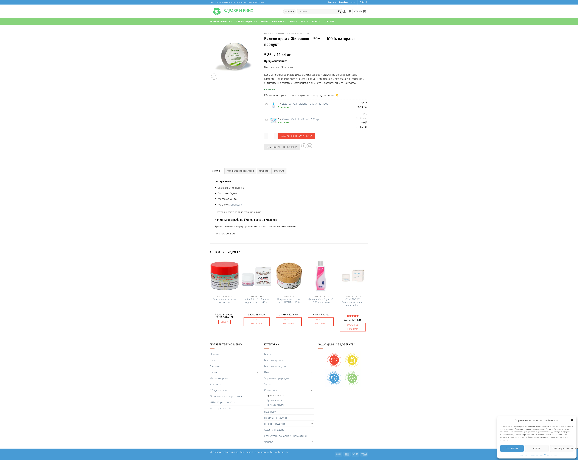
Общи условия (550, 455)
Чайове (268, 442)
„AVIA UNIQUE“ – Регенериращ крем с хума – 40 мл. (353, 302)
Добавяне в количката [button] (256, 321)
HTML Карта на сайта (222, 402)
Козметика (282, 33)
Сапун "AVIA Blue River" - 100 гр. (300, 119)
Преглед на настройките (562, 448)
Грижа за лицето (276, 404)
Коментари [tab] (279, 171)
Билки (267, 354)
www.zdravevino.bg (228, 451)
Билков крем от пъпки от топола (224, 301)
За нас (214, 372)
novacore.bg (263, 451)
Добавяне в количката (296, 135)
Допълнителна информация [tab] (240, 171)
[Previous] (210, 297)
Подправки (270, 411)
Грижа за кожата (300, 33)
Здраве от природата (276, 378)
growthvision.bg (280, 451)
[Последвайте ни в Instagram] (363, 2)
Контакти (332, 2)
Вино (292, 21)
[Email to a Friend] (309, 146)
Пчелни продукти (245, 21)
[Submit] (339, 11)
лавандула (236, 204)
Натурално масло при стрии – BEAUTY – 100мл (288, 301)
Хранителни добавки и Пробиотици (285, 436)
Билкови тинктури (275, 366)
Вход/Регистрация (346, 2)
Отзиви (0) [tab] (264, 171)
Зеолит (264, 21)
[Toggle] (258, 372)
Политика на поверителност (531, 455)
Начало (268, 33)
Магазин (215, 366)
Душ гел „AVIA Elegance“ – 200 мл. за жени (320, 301)
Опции (224, 322)
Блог (303, 21)
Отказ (536, 448)
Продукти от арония (276, 417)
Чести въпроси (219, 378)
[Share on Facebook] (303, 146)
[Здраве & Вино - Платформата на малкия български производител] (217, 11)
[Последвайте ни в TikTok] (366, 2)
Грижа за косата (275, 400)
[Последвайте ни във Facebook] (360, 2)
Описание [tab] (216, 171)
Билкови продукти (220, 21)
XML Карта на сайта (221, 408)
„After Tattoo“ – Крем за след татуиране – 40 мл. (256, 301)
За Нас (315, 21)
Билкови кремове (274, 360)
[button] (571, 420)
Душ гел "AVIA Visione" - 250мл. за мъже (305, 103)
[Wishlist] (349, 11)
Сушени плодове (274, 429)
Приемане (512, 448)
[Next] (367, 297)
